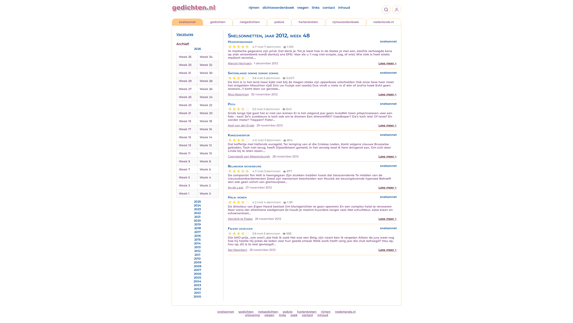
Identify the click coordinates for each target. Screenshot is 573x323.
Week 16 (206, 129)
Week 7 (184, 169)
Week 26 (206, 89)
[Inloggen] (396, 9)
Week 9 (184, 161)
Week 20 (206, 113)
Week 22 (206, 105)
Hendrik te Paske (240, 218)
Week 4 (205, 177)
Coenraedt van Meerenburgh (249, 156)
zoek (294, 315)
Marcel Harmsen (240, 63)
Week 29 (185, 81)
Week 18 (206, 121)
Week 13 (185, 145)
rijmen (254, 8)
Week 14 (206, 137)
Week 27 (185, 89)
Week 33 (185, 65)
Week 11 (184, 153)
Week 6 (205, 169)
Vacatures (184, 34)
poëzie (279, 22)
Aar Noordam (237, 250)
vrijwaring (252, 315)
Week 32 (206, 65)
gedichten (217, 22)
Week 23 (185, 105)
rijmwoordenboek (345, 22)
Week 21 (185, 113)
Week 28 (206, 81)
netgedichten (250, 22)
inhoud (344, 8)
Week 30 (206, 73)
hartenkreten (308, 22)
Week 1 (184, 193)
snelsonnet (187, 22)
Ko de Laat (235, 187)
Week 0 (205, 193)
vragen (303, 8)
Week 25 (185, 97)
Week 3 (184, 185)
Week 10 (206, 153)
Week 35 (185, 57)
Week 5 (184, 177)
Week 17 (185, 129)
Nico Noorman (238, 94)
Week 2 (205, 185)
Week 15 (185, 137)
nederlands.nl (383, 22)
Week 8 (205, 161)
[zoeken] (386, 9)
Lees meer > (387, 63)
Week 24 (206, 97)
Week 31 (185, 73)
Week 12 (206, 145)
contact (329, 8)
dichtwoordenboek (278, 8)
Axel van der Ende (241, 125)
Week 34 (206, 57)
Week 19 (185, 121)
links (315, 8)
